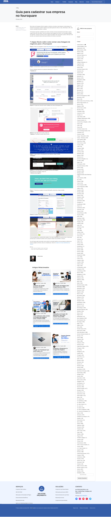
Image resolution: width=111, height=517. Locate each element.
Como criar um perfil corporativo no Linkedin (39, 249)
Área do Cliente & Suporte (97, 1)
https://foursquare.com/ (51, 46)
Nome (78, 32)
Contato (87, 1)
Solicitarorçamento (41, 494)
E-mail (78, 36)
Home (52, 1)
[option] (85, 44)
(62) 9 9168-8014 (83, 495)
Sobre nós (81, 1)
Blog (76, 1)
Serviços (57, 1)
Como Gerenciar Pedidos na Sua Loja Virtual (39, 248)
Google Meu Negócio (36, 326)
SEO (64, 323)
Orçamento (70, 1)
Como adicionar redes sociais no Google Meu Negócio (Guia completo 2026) (41, 317)
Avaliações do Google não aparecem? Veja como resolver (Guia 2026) (60, 315)
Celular (79, 41)
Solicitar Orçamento (82, 478)
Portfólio (64, 1)
